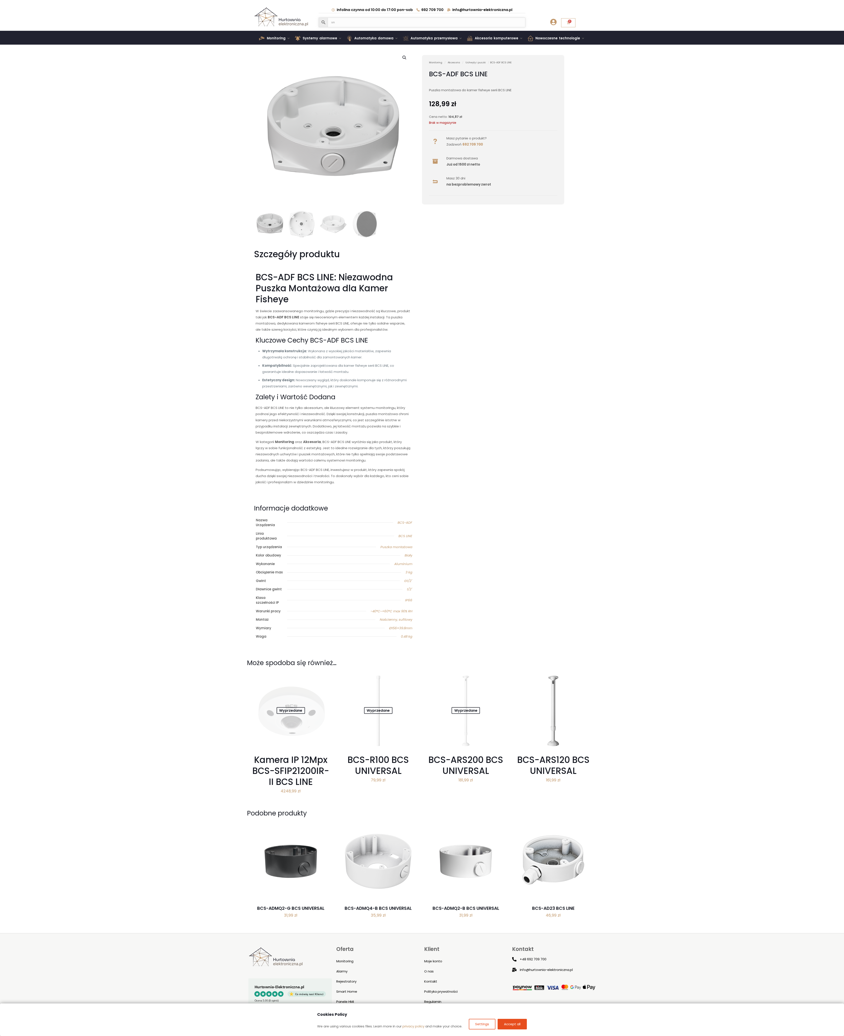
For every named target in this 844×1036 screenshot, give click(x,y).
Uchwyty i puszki (476, 62)
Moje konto (433, 961)
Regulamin (432, 1001)
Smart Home (346, 991)
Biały (408, 555)
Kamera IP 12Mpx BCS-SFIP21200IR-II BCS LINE (290, 771)
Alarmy (341, 971)
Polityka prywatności (441, 991)
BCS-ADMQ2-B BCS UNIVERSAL (466, 908)
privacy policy (413, 1026)
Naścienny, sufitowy (396, 619)
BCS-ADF (405, 522)
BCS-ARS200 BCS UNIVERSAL (465, 765)
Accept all (512, 1024)
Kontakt (430, 981)
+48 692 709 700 (533, 959)
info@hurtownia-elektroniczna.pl (546, 969)
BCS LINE (405, 536)
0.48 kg (406, 636)
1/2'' (409, 589)
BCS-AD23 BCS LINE (553, 908)
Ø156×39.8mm (400, 628)
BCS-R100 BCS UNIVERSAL (378, 765)
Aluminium (403, 564)
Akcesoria (454, 62)
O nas (429, 971)
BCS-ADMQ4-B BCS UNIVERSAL (378, 908)
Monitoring (435, 62)
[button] (275, 38)
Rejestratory (346, 981)
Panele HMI (345, 1001)
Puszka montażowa (396, 547)
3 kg (409, 572)
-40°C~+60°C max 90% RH (391, 611)
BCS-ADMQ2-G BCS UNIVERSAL (290, 908)
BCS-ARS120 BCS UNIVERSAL (553, 765)
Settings (482, 1024)
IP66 (408, 600)
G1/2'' (408, 580)
